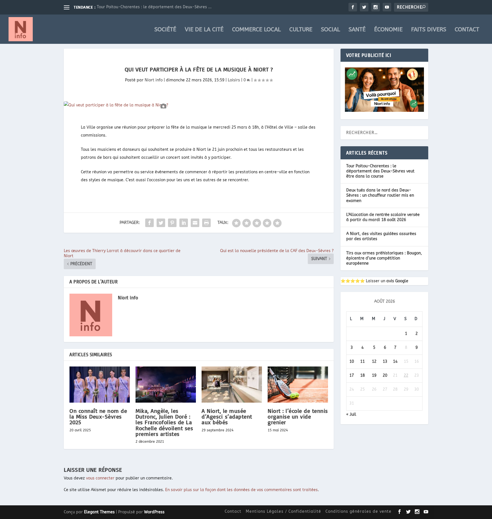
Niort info (154, 80)
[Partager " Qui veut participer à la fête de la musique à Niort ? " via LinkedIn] (183, 222)
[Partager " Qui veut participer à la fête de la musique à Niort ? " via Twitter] (161, 222)
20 (385, 375)
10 (351, 361)
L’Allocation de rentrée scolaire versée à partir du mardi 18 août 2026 (383, 217)
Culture (300, 30)
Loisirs (234, 80)
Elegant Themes (99, 512)
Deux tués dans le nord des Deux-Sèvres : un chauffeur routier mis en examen (380, 195)
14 (395, 361)
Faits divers (428, 30)
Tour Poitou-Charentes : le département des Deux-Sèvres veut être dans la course (380, 171)
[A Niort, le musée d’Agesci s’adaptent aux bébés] (232, 384)
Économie (388, 30)
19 (374, 375)
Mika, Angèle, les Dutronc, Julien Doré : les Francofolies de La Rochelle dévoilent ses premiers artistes (164, 422)
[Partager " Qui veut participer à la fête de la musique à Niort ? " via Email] (195, 222)
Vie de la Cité (204, 30)
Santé (357, 30)
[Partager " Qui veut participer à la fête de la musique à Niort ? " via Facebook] (149, 222)
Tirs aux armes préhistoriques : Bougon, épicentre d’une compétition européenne (384, 258)
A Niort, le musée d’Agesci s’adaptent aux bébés (227, 416)
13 (385, 361)
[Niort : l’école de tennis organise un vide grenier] (298, 384)
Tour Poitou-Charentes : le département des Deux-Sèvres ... (154, 7)
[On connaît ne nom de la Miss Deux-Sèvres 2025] (99, 384)
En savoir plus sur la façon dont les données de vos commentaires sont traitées (241, 489)
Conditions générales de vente (358, 511)
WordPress (154, 512)
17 (351, 375)
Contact (467, 30)
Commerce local (256, 30)
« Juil (351, 414)
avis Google (397, 281)
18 (362, 375)
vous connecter (100, 478)
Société (165, 30)
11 (362, 361)
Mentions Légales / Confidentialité (283, 511)
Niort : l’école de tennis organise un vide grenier (298, 416)
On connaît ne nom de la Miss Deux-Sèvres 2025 (98, 416)
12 (374, 361)
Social (330, 30)
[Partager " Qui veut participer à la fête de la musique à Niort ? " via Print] (206, 222)
